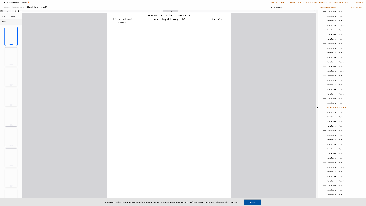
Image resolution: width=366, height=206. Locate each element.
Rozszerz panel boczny (328, 7)
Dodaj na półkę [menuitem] (312, 2)
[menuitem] (335, 12)
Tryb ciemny (275, 2)
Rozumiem (252, 202)
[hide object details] (317, 108)
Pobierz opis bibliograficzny (342, 2)
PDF (314, 7)
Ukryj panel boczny (357, 7)
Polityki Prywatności (231, 202)
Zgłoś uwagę (359, 2)
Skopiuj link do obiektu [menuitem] (296, 2)
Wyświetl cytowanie (325, 2)
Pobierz (283, 2)
